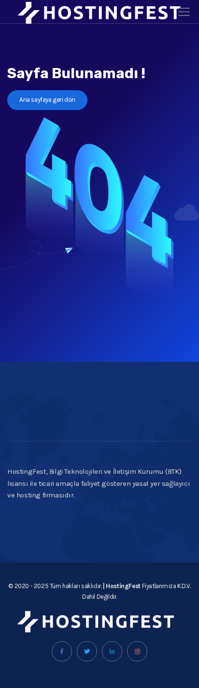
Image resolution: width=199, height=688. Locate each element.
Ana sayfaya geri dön (47, 99)
